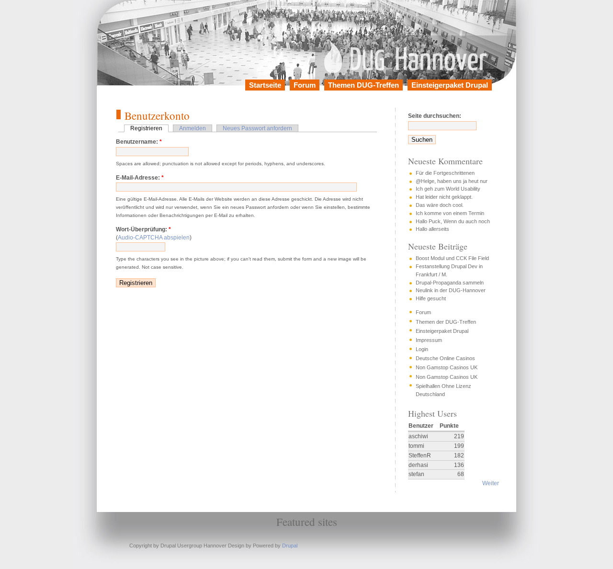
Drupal (289, 545)
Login (422, 349)
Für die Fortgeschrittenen (445, 173)
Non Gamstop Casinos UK (446, 367)
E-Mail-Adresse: (140, 177)
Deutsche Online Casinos (445, 358)
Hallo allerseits (432, 229)
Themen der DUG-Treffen (446, 322)
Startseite (265, 85)
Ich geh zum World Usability (448, 189)
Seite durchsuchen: (434, 116)
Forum (305, 85)
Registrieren (146, 128)
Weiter (490, 483)
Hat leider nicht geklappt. (444, 197)
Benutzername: (139, 141)
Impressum (429, 340)
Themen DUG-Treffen (363, 85)
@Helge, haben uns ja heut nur (452, 181)
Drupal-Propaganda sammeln (450, 282)
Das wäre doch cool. (440, 205)
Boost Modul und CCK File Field (452, 258)
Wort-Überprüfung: (143, 229)
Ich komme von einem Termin (450, 213)
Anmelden (192, 128)
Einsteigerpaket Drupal (449, 85)
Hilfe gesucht (431, 298)
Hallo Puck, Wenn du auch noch (453, 221)
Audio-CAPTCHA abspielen (154, 237)
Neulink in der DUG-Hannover (451, 290)
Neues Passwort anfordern (257, 128)
